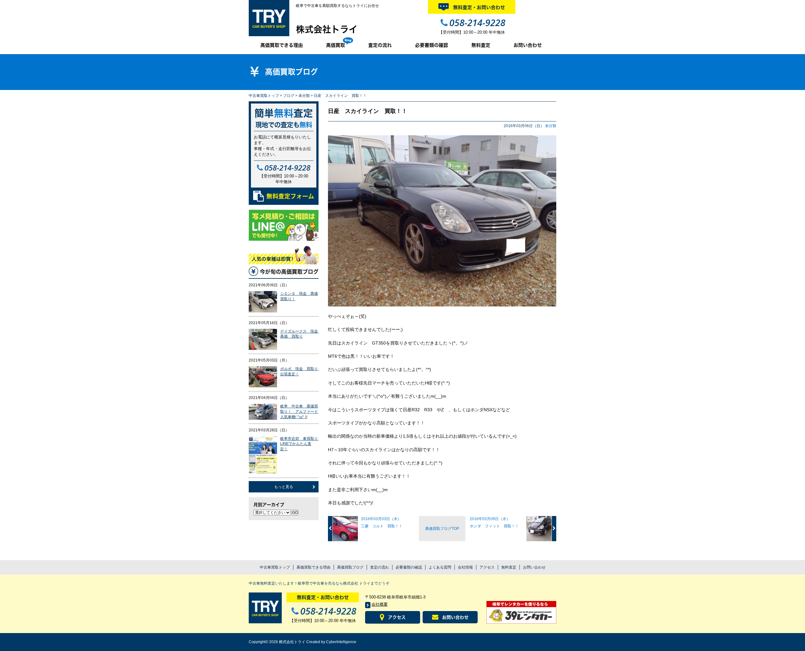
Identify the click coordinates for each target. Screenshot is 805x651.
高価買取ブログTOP (442, 528)
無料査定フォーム (290, 196)
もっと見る (283, 487)
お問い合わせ (528, 45)
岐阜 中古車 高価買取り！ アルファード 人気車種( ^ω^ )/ (301, 411)
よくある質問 (440, 567)
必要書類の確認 (431, 45)
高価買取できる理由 (281, 45)
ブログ (288, 95)
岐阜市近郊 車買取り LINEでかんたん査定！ (301, 444)
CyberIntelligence (341, 642)
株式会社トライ (327, 29)
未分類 (304, 95)
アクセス (487, 567)
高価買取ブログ (350, 567)
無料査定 (480, 45)
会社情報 (465, 567)
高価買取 (335, 45)
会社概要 (379, 604)
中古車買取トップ (264, 95)
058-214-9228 (477, 22)
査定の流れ (380, 45)
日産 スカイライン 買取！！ (367, 111)
